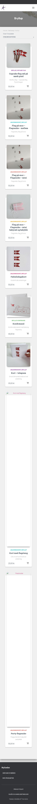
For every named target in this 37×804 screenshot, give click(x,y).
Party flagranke (18, 733)
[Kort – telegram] (18, 354)
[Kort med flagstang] (18, 469)
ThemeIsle (24, 799)
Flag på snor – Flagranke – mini (18, 176)
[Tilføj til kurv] (28, 86)
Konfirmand (21, 320)
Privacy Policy (18, 789)
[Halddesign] (5, 7)
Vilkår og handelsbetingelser (18, 794)
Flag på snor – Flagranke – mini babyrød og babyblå (18, 227)
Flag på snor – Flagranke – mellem (18, 126)
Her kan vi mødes (9, 773)
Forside (5, 30)
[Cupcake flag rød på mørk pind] (18, 55)
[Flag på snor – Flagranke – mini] (18, 157)
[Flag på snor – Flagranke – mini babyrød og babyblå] (18, 206)
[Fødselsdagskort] (18, 258)
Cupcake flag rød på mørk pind (18, 74)
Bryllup (13, 70)
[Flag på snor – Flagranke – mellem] (18, 107)
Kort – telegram (18, 373)
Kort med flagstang (18, 553)
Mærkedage (11, 30)
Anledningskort (15, 122)
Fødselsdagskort (18, 277)
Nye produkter (8, 778)
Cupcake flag (21, 70)
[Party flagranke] (18, 649)
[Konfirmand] (18, 305)
